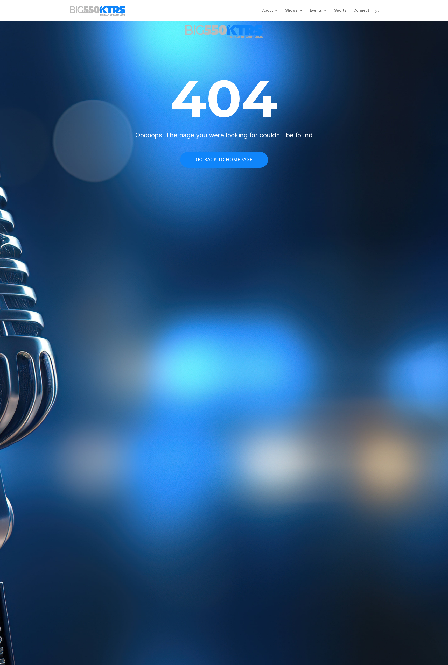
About (267, 10)
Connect (361, 10)
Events (316, 10)
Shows (291, 10)
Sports (340, 10)
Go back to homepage (224, 159)
